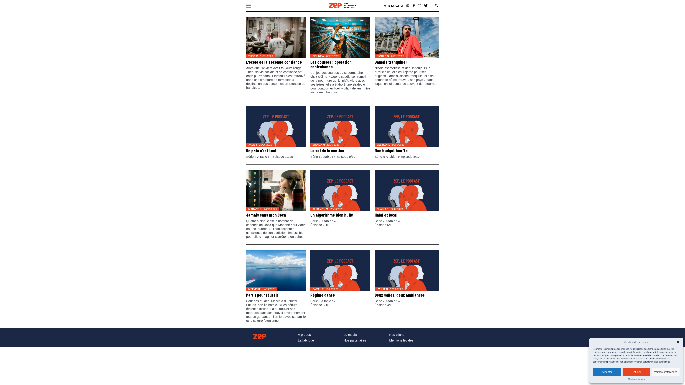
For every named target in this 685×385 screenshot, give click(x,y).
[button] (678, 342)
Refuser (636, 371)
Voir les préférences (665, 371)
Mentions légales (636, 379)
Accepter (607, 371)
